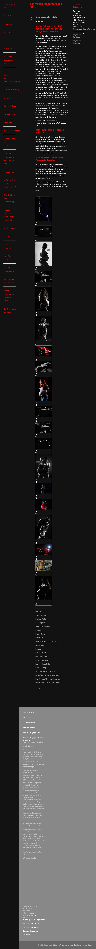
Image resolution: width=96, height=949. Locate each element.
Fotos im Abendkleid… (43, 660)
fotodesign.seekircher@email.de (84, 29)
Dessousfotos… (40, 634)
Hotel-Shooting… (41, 668)
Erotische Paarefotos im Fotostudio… (48, 641)
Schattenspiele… (41, 638)
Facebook (35, 923)
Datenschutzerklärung (30, 931)
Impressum (27, 935)
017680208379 (78, 27)
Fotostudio (60, 40)
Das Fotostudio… (41, 619)
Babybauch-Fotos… (42, 653)
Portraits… (39, 649)
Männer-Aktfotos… (42, 645)
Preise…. (38, 190)
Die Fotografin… (41, 623)
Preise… (38, 608)
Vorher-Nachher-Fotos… (43, 626)
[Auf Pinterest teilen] (36, 225)
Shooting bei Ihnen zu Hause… (45, 671)
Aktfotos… (39, 630)
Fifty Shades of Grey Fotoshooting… (47, 679)
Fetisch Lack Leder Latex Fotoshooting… (49, 683)
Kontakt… (38, 611)
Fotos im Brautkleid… (42, 664)
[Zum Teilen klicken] (36, 222)
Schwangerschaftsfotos (46, 17)
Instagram (76, 43)
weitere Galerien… (41, 615)
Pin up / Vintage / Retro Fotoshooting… (48, 675)
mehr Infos (39, 22)
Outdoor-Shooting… (42, 656)
